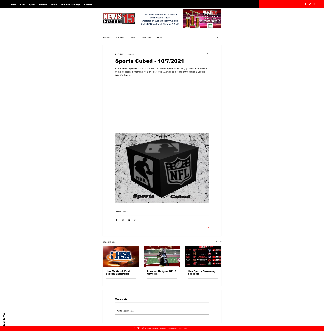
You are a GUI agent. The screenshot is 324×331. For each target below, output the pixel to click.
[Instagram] (314, 4)
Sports (132, 37)
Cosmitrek (183, 328)
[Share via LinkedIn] (129, 220)
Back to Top (4, 320)
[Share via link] (135, 220)
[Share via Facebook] (116, 220)
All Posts (106, 37)
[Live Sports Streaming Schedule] (203, 256)
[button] (218, 37)
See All (218, 241)
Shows (159, 37)
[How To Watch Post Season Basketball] (121, 256)
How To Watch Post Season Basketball (118, 272)
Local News (119, 37)
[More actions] (207, 54)
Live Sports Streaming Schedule (201, 272)
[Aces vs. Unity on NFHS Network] (162, 256)
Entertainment (145, 37)
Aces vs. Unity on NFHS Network (161, 272)
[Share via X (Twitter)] (122, 220)
